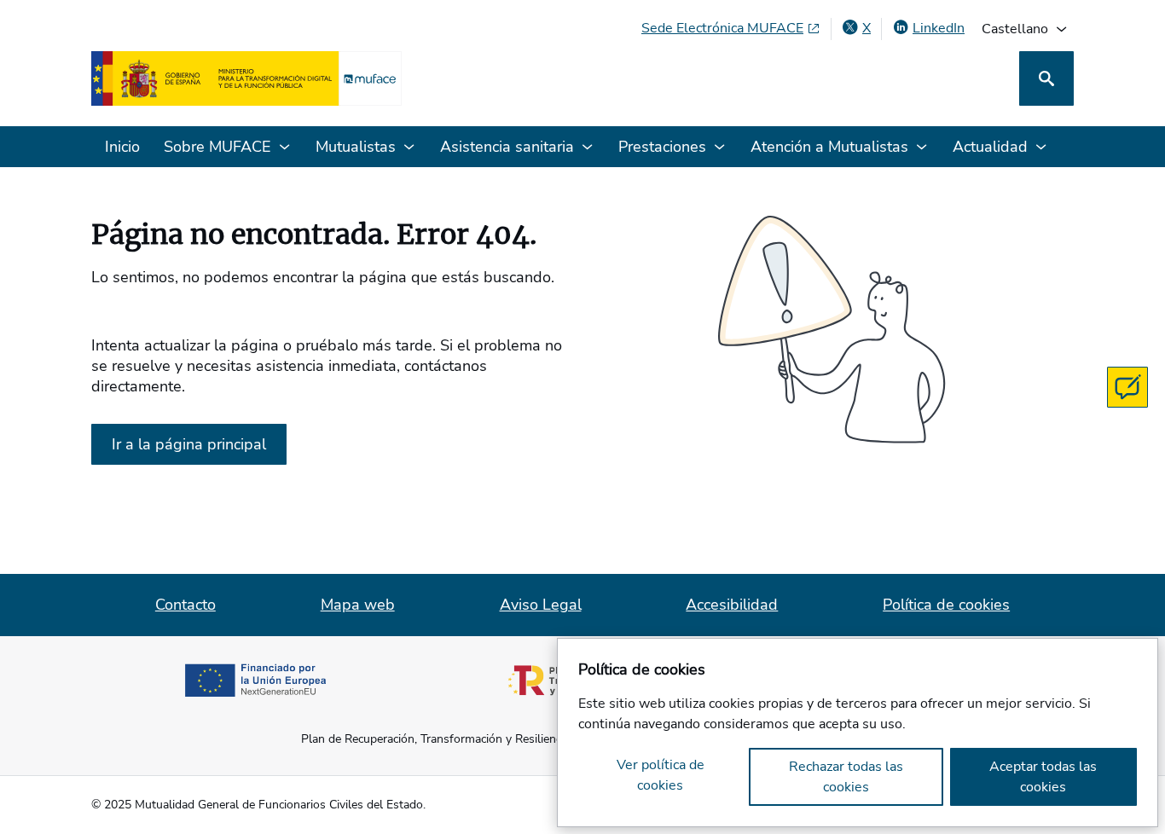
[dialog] (857, 732)
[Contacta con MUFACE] (1127, 387)
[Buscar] (1046, 78)
